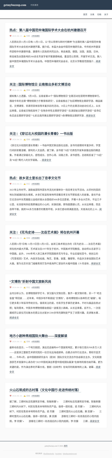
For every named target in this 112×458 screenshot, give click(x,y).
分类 (92, 14)
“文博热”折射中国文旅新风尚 (30, 281)
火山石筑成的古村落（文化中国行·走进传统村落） (45, 389)
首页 (85, 14)
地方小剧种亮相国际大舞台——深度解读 (38, 335)
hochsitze (58, 453)
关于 (106, 14)
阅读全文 (90, 115)
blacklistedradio (48, 453)
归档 (99, 14)
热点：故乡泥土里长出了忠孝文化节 (35, 178)
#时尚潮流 (36, 36)
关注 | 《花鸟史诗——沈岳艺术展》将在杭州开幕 (44, 232)
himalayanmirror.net (70, 453)
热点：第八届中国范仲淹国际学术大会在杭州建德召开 (47, 30)
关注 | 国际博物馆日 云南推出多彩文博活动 (40, 84)
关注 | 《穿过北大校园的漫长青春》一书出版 (41, 133)
